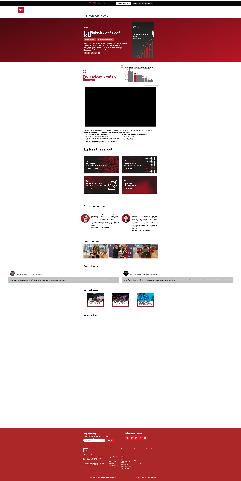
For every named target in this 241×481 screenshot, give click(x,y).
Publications (119, 10)
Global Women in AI (146, 10)
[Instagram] (140, 438)
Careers (135, 456)
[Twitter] (136, 438)
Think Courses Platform (114, 465)
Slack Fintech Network (126, 466)
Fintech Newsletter (125, 468)
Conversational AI (112, 463)
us (137, 451)
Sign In (155, 10)
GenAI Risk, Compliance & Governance (142, 3)
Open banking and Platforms (113, 457)
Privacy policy (138, 477)
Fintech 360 (111, 451)
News (135, 460)
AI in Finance (111, 459)
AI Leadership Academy (124, 3)
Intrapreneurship (112, 461)
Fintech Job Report (125, 456)
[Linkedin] (127, 438)
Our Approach (137, 455)
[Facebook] (132, 438)
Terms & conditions (152, 477)
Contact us (136, 458)
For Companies (138, 464)
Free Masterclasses (125, 453)
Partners (148, 455)
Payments (111, 455)
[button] (85, 53)
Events (122, 451)
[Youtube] (145, 438)
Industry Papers (124, 464)
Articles (122, 455)
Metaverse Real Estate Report (126, 459)
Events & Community (132, 10)
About (135, 451)
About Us (85, 10)
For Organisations (107, 10)
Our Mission (136, 453)
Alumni (147, 451)
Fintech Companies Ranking (125, 462)
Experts (147, 453)
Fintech (110, 453)
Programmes (95, 10)
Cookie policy (144, 477)
